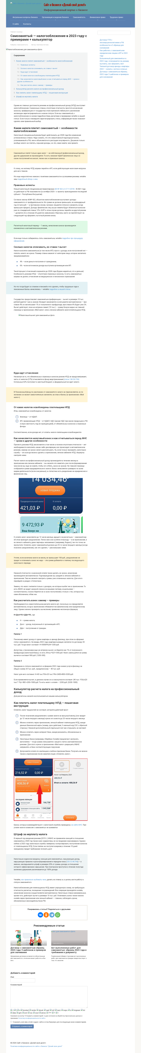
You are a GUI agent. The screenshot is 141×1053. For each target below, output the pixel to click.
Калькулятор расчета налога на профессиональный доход (40, 89)
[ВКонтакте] (40, 914)
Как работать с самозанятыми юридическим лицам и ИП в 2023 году (114, 53)
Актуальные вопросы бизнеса (25, 17)
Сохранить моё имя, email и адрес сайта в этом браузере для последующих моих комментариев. (49, 1022)
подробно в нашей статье (59, 289)
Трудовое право (116, 17)
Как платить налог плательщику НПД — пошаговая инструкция (42, 93)
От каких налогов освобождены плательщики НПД (40, 76)
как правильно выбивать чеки (33, 880)
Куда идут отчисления (29, 72)
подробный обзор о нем (27, 179)
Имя (12, 977)
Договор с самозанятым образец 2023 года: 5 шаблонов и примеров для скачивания (28, 950)
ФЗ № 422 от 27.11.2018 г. (65, 189)
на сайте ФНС (76, 825)
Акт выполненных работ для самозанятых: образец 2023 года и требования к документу (68, 950)
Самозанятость (79, 17)
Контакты (27, 24)
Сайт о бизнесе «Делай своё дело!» (65, 5)
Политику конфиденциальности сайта (31, 1018)
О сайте (16, 24)
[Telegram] (52, 914)
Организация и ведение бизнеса (55, 17)
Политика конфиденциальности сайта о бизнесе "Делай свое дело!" (36, 1046)
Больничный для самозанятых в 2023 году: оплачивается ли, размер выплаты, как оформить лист (114, 61)
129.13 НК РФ (72, 862)
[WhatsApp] (57, 914)
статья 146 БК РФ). (72, 379)
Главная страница (16, 32)
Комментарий (16, 985)
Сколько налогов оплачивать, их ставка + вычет (38, 68)
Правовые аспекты (27, 65)
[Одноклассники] (46, 914)
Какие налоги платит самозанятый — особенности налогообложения (44, 61)
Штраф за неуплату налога (27, 97)
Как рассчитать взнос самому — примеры (36, 85)
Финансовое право (97, 17)
